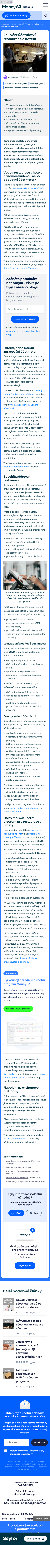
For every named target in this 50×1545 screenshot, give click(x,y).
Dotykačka (9, 1074)
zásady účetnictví (12, 811)
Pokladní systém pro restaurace (20, 1181)
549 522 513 (25, 1485)
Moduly (29, 1514)
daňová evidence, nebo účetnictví (20, 268)
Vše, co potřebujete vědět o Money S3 (8, 1301)
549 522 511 (11, 1503)
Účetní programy (8, 1370)
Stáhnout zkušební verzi (18, 1009)
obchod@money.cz (33, 1503)
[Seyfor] (10, 1538)
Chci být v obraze (25, 319)
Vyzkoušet (25, 1265)
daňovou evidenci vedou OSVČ (28, 188)
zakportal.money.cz (25, 1494)
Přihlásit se (39, 1442)
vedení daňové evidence (15, 466)
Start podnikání (19, 24)
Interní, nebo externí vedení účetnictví (23, 1161)
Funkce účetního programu (16, 83)
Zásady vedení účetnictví (17, 1177)
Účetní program (36, 83)
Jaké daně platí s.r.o (15, 1167)
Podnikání (5, 24)
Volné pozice (33, 1539)
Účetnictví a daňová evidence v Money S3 (21, 88)
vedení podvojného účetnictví (24, 808)
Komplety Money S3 (13, 1514)
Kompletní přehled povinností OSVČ (22, 1171)
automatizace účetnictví (15, 1138)
